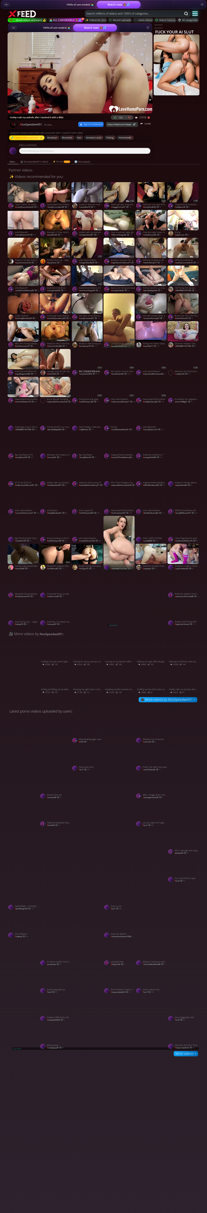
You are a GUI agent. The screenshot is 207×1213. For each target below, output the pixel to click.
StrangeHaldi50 (57, 290)
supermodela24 (184, 569)
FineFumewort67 (121, 513)
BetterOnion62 (184, 318)
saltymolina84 (183, 485)
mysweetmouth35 (26, 263)
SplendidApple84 (152, 290)
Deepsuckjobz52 (120, 992)
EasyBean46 (183, 207)
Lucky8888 (150, 541)
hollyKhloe (86, 430)
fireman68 (54, 797)
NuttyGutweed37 (89, 318)
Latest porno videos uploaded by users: (41, 711)
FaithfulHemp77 (153, 263)
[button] (195, 13)
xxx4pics (85, 624)
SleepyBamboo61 (57, 513)
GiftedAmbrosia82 (154, 513)
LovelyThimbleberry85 (27, 290)
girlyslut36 (118, 964)
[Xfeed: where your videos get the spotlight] (22, 13)
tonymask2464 (89, 374)
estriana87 (54, 624)
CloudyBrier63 (87, 457)
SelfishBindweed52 (154, 485)
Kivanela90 (22, 569)
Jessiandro (54, 964)
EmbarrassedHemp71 (123, 402)
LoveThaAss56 (152, 770)
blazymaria (54, 263)
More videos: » (185, 1053)
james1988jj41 (184, 402)
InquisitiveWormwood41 (155, 374)
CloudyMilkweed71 (186, 513)
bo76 (83, 742)
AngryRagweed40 (25, 374)
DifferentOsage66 (121, 235)
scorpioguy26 (55, 1048)
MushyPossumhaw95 (27, 207)
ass (79, 137)
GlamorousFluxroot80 (187, 596)
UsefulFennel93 (152, 235)
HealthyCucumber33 (187, 263)
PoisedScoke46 (121, 346)
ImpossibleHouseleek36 (59, 402)
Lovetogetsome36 (153, 797)
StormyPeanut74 (25, 235)
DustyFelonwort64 (90, 541)
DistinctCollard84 (57, 346)
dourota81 (54, 457)
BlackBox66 (54, 235)
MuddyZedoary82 (153, 402)
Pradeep (21, 936)
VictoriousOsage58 (89, 290)
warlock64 (55, 374)
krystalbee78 (87, 207)
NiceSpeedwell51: (52, 634)
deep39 (21, 770)
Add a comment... (28, 145)
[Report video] (149, 117)
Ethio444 (53, 825)
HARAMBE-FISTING (186, 290)
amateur (52, 137)
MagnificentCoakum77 (123, 263)
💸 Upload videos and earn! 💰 (27, 137)
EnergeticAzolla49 (89, 263)
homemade (125, 137)
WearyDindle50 (152, 207)
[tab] (13, 161)
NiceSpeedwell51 (89, 235)
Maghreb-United (185, 624)
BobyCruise (182, 235)
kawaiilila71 (151, 346)
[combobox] (133, 13)
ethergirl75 (87, 569)
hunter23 (149, 742)
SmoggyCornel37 (121, 207)
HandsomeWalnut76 (186, 541)
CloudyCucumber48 (58, 207)
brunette (67, 137)
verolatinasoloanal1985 (123, 936)
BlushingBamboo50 (25, 318)
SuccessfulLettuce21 (27, 513)
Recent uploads (122, 20)
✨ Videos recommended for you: (36, 176)
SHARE (147, 123)
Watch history (167, 20)
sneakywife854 (55, 1020)
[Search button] (186, 13)
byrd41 (52, 770)
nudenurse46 (55, 596)
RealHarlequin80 (89, 402)
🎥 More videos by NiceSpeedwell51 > (167, 699)
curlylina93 (183, 374)
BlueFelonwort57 (24, 346)
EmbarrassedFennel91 (27, 485)
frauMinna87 (56, 569)
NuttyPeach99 (24, 457)
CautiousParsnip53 (154, 318)
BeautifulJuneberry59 (59, 318)
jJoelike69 (182, 853)
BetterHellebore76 (26, 402)
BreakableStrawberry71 (91, 485)
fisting (110, 137)
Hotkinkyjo (182, 457)
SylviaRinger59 (24, 909)
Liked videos (145, 20)
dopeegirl (149, 569)
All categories (189, 20)
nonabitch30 (23, 541)
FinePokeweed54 (89, 513)
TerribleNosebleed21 (122, 430)
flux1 (84, 770)
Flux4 (180, 881)
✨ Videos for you (95, 20)
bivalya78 (21, 624)
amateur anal (93, 137)
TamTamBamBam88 (154, 964)
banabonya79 (88, 346)
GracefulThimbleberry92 (123, 457)
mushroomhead (120, 770)
